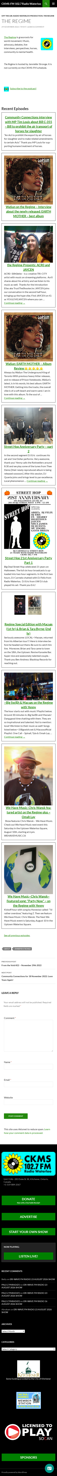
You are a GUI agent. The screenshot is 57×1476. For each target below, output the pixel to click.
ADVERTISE (28, 1217)
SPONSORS (28, 1457)
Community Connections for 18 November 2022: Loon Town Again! (27, 976)
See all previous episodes (17, 935)
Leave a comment (36, 27)
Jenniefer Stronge (22, 949)
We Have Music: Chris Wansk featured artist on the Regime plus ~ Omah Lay (28, 812)
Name (8, 1062)
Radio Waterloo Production (28, 16)
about (7, 949)
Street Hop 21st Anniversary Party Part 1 (28, 560)
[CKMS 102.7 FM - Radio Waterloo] (28, 1163)
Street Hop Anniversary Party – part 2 (28, 449)
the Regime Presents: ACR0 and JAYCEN (28, 267)
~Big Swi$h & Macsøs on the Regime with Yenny (28, 705)
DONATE (28, 1200)
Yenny (23, 27)
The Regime (48, 16)
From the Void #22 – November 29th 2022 (21, 963)
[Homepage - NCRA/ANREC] (28, 1400)
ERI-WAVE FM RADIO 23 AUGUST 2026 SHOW (32, 1279)
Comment (10, 1017)
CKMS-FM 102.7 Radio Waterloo (21, 3)
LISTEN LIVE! (28, 1256)
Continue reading (14, 302)
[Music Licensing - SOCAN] (28, 1432)
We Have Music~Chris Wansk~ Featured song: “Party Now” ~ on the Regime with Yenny (28, 901)
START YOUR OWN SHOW (28, 1232)
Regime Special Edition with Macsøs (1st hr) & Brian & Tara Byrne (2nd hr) (29, 628)
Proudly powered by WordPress (14, 1472)
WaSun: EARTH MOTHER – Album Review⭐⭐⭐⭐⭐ (29, 366)
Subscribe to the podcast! (23, 88)
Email (7, 1079)
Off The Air (7, 16)
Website (8, 1097)
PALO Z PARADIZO (11, 1284)
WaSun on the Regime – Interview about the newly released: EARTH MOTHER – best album (28, 211)
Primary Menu (53, 3)
